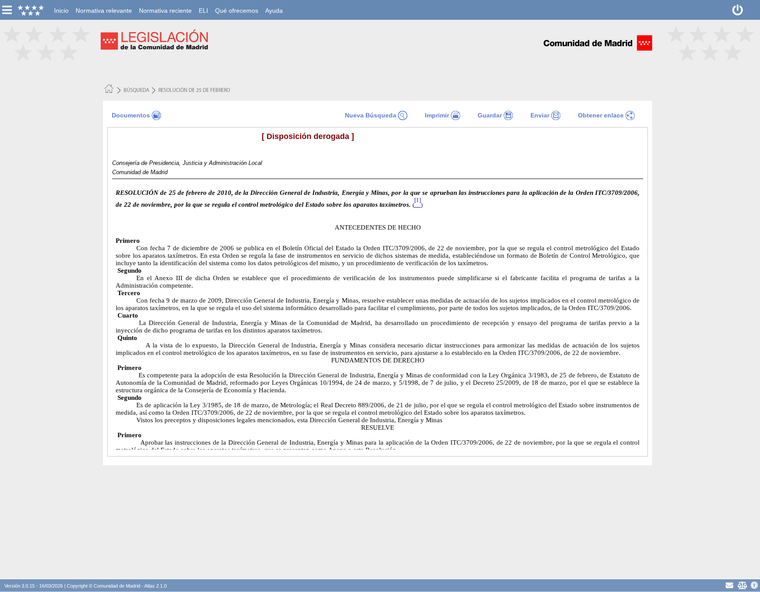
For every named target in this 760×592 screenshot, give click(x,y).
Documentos (131, 115)
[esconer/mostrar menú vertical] (7, 9)
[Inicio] (61, 4)
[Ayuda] (274, 4)
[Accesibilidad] (754, 585)
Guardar (490, 115)
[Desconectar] (738, 9)
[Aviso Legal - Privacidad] (742, 585)
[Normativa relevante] (103, 4)
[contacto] (729, 585)
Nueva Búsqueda (370, 115)
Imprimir (437, 115)
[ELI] (203, 4)
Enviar (539, 115)
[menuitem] (61, 10)
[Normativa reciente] (165, 4)
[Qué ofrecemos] (237, 4)
